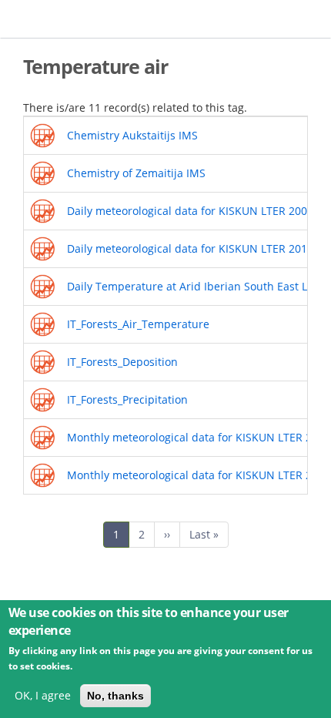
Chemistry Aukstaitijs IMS (132, 135)
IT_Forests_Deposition (122, 361)
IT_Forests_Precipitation (127, 399)
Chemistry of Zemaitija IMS (136, 173)
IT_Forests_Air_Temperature (138, 324)
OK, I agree (43, 695)
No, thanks (115, 695)
